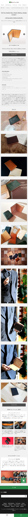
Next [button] (24, 34)
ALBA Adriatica (8, 4)
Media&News (7, 506)
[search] (25, 496)
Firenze (19, 4)
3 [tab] (12, 45)
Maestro (2, 4)
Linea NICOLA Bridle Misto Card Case (17, 7)
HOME (3, 7)
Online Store (23, 504)
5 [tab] (15, 45)
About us (13, 506)
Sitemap (22, 506)
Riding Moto (25, 4)
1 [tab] (9, 45)
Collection (8, 7)
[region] (14, 34)
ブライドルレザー (5, 80)
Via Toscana (15, 4)
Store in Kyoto (17, 504)
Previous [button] (4, 34)
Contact (17, 506)
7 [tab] (18, 45)
